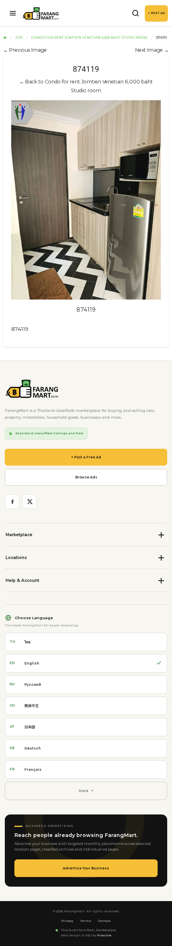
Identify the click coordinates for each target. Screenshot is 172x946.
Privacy (67, 921)
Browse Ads (86, 477)
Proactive (104, 935)
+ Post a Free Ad (86, 457)
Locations (16, 557)
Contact (104, 921)
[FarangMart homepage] (41, 13)
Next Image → (152, 50)
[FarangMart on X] (29, 501)
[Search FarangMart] (135, 13)
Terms (85, 921)
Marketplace (19, 534)
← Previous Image (25, 50)
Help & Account (22, 580)
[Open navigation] (13, 13)
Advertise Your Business (86, 868)
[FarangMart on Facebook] (12, 501)
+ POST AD (156, 13)
